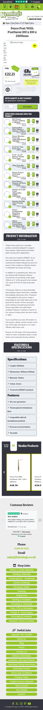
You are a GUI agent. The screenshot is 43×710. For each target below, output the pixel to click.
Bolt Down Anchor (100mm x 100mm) (18, 120)
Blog (21, 643)
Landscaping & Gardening (21, 578)
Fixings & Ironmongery (22, 612)
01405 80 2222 (35, 19)
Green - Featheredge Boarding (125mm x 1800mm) (17, 213)
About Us (21, 639)
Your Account (21, 685)
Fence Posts (15, 23)
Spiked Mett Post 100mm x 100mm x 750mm (19, 129)
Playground (21, 595)
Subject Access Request (21, 681)
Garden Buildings (21, 583)
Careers (21, 694)
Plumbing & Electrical (21, 604)
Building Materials (21, 574)
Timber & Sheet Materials (21, 570)
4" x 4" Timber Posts (26, 23)
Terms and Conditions (21, 673)
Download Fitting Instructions (21, 664)
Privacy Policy (21, 677)
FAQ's (21, 647)
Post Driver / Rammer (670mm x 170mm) (19, 183)
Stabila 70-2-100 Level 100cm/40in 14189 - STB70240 (18, 193)
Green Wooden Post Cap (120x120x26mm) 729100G (19, 138)
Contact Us (21, 651)
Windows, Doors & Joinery (21, 621)
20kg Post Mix (18, 165)
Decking (21, 591)
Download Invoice (21, 668)
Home (7, 23)
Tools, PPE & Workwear (21, 608)
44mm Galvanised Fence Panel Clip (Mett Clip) (18, 223)
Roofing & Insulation (21, 600)
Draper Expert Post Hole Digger (17, 174)
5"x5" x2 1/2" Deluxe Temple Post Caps (18, 156)
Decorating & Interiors (21, 617)
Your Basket (21, 690)
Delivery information (21, 656)
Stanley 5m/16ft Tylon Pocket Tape (18, 203)
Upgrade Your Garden (21, 634)
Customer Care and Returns (21, 660)
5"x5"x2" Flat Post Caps (17, 148)
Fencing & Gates (21, 587)
